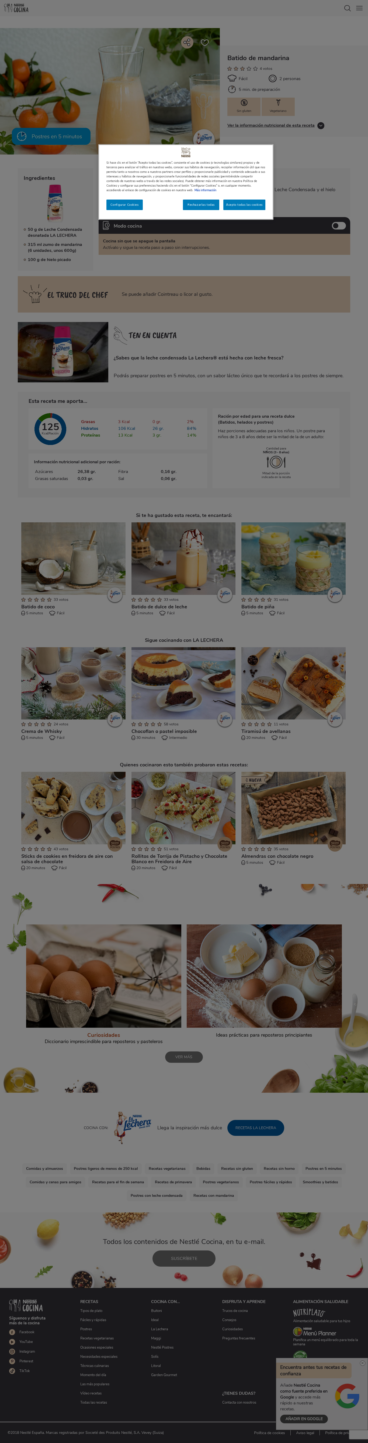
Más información (205, 190)
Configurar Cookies (124, 205)
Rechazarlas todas (201, 205)
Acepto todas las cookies (244, 205)
